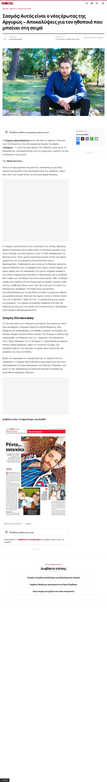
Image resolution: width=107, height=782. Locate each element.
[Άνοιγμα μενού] (103, 3)
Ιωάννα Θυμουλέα (15, 39)
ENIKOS (8, 3)
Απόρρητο (5, 780)
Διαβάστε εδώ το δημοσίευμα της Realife (24, 419)
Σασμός (8, 147)
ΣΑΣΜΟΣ (28, 523)
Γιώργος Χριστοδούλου (17, 140)
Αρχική (5, 9)
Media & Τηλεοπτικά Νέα (20, 9)
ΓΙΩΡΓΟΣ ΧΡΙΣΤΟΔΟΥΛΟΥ (13, 523)
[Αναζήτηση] (86, 3)
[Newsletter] (91, 3)
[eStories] (96, 3)
